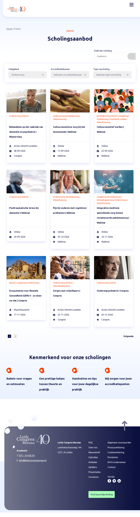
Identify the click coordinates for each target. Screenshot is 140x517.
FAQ (90, 442)
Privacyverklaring (116, 447)
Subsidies (93, 457)
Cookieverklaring (116, 452)
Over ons (92, 447)
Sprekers (92, 467)
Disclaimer (113, 457)
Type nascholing (101, 69)
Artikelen (92, 462)
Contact (112, 467)
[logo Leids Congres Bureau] (16, 9)
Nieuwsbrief (94, 452)
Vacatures (93, 477)
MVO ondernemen (117, 462)
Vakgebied (13, 69)
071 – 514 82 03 (27, 455)
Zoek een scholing (103, 51)
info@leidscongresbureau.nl (32, 460)
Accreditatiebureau (60, 69)
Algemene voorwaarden (119, 442)
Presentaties (94, 472)
